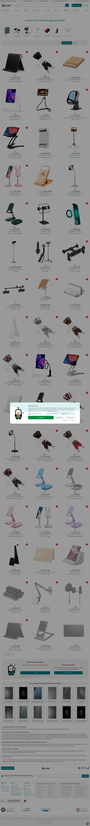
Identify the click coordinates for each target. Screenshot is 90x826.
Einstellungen (70, 417)
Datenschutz (73, 420)
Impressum (65, 420)
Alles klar (42, 417)
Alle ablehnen (59, 417)
